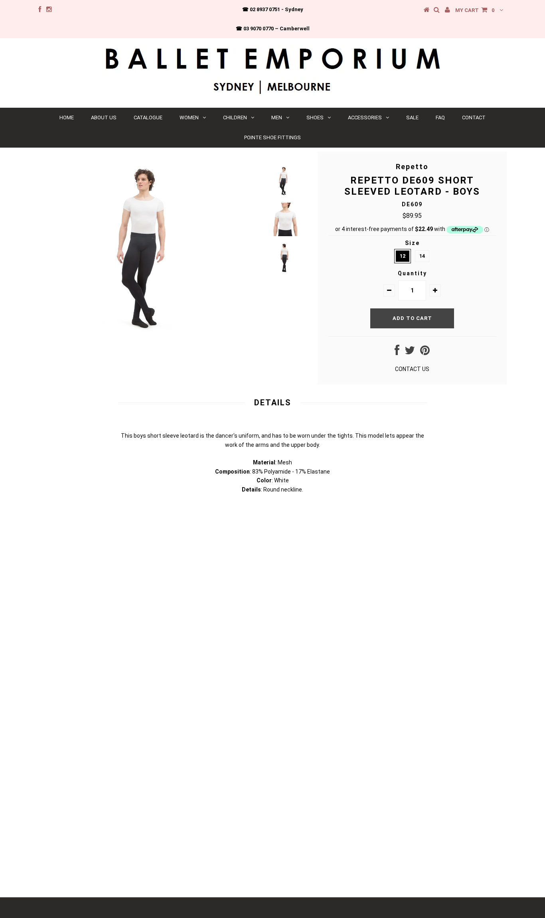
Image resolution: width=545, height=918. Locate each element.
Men (276, 117)
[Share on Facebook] (397, 352)
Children (235, 117)
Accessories (365, 117)
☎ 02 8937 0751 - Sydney (272, 9)
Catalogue (148, 117)
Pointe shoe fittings (272, 137)
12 (402, 256)
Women (189, 117)
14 (422, 256)
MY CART (474, 10)
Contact (474, 117)
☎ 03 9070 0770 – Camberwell (273, 29)
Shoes (315, 117)
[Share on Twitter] (410, 352)
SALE (412, 117)
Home (66, 117)
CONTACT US (412, 369)
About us (104, 117)
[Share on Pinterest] (425, 352)
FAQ (440, 117)
